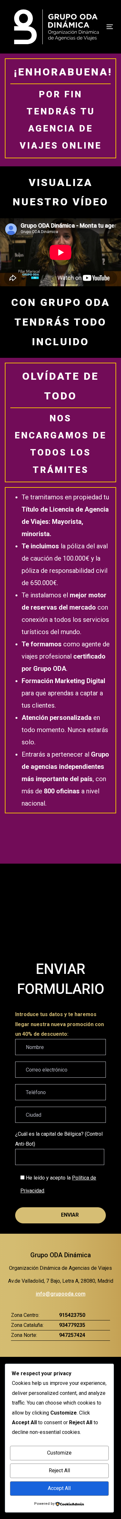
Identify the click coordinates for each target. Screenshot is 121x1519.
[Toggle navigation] (108, 26)
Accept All (59, 1488)
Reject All (59, 1470)
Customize (59, 1453)
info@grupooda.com (61, 1294)
